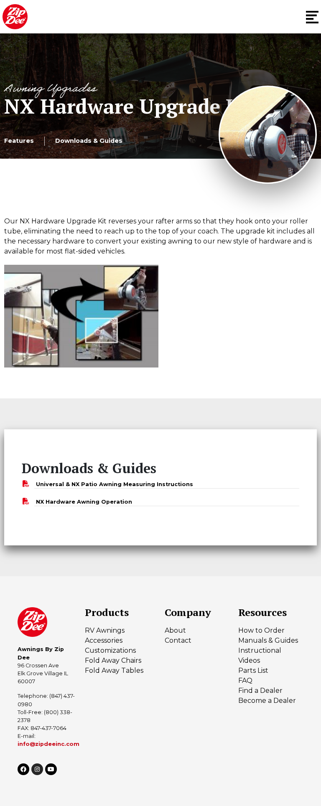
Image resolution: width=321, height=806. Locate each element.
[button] (312, 16)
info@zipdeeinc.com (48, 744)
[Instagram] (37, 769)
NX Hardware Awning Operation (84, 502)
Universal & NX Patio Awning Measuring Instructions (114, 484)
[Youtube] (51, 769)
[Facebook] (23, 769)
